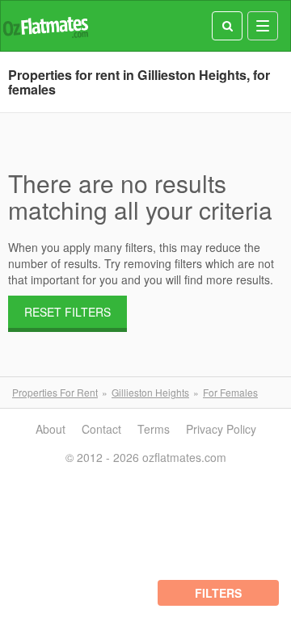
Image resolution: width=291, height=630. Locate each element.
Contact (101, 429)
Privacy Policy (221, 429)
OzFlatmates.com (45, 26)
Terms (153, 429)
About (50, 429)
